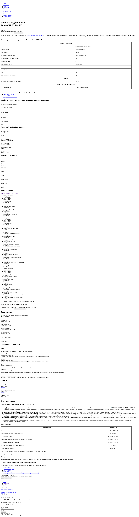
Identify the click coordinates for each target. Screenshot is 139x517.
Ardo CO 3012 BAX (8, 95)
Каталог (3, 493)
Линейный (7, 193)
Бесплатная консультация (7, 11)
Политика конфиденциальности (8, 492)
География (6, 7)
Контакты (5, 9)
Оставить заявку (18, 32)
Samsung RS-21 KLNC (8, 94)
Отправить (3, 511)
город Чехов (6, 471)
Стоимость (6, 5)
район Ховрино (7, 470)
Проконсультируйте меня (20, 308)
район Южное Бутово (8, 469)
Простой (3, 193)
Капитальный (14, 193)
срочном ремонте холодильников (34, 35)
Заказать (3, 387)
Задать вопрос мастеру (6, 478)
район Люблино (7, 467)
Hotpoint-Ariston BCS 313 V (10, 97)
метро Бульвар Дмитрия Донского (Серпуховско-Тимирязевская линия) (21, 473)
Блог (4, 3)
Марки (5, 6)
